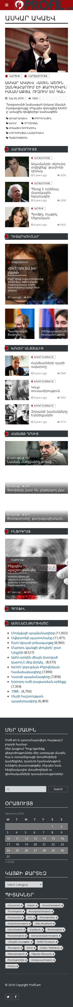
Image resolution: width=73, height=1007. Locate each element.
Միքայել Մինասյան (41, 954)
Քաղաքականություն (39, 911)
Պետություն (14, 948)
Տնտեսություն (54, 929)
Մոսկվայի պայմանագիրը (33, 633)
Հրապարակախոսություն (44, 936)
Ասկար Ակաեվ (18, 118)
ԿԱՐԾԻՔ (14, 76)
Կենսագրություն (16, 954)
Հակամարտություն (18, 923)
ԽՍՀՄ (13, 123)
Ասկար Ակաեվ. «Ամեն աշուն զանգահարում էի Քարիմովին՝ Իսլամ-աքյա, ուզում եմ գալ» (36, 87)
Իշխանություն (15, 929)
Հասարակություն (51, 905)
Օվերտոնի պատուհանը (32, 638)
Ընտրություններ (16, 960)
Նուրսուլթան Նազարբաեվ (26, 132)
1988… (16, 691)
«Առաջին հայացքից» (19, 942)
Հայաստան (14, 905)
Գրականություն (16, 936)
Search (58, 789)
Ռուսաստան (14, 917)
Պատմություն (18, 137)
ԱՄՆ (30, 917)
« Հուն (9, 862)
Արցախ (31, 905)
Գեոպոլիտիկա (47, 917)
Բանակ (11, 966)
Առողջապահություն (41, 960)
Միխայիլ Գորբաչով (22, 128)
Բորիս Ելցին (43, 118)
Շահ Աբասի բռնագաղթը (32, 642)
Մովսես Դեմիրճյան (50, 948)
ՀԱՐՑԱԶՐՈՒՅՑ (37, 76)
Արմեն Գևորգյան (46, 942)
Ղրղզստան (31, 123)
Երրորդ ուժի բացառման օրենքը (38, 681)
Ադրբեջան (35, 929)
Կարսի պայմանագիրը (30, 677)
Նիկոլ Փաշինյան (43, 923)
